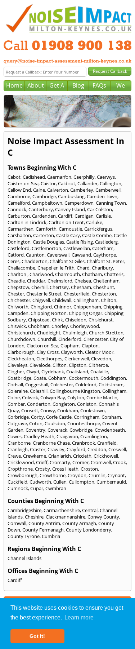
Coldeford (85, 384)
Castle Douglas (48, 242)
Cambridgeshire (24, 510)
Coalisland (77, 371)
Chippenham (87, 306)
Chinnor (62, 306)
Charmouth (67, 274)
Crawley (56, 449)
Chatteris (113, 274)
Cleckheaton (21, 358)
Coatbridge (19, 378)
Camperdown (79, 203)
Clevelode (40, 365)
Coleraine (18, 391)
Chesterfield (77, 293)
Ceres (13, 261)
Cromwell (101, 462)
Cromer (80, 462)
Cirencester (96, 339)
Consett (29, 410)
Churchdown (21, 339)
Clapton (90, 345)
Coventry (35, 430)
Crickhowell (106, 456)
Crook (119, 462)
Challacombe (21, 268)
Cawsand (81, 255)
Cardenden (44, 216)
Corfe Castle (59, 417)
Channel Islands (24, 558)
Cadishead (34, 177)
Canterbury (40, 209)
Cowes (15, 436)
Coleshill (39, 391)
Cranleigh (18, 449)
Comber (16, 404)
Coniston (86, 404)
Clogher (16, 371)
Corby (37, 417)
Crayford (76, 449)
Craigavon (67, 436)
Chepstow (18, 287)
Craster (37, 449)
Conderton (38, 404)
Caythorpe (104, 255)
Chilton (108, 300)
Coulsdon (55, 423)
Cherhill (39, 287)
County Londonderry (88, 529)
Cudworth (40, 482)
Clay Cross (48, 352)
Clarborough (21, 352)
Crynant (116, 475)
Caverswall (58, 255)
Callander (87, 183)
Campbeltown (47, 203)
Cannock (17, 209)
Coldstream (111, 384)
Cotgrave (17, 423)
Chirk (57, 319)
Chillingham (86, 300)
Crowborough (22, 475)
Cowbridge (81, 430)
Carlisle (103, 216)
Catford (16, 255)
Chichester (19, 300)
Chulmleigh (75, 332)
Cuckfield (17, 482)
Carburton (19, 216)
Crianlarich (59, 456)
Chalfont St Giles (67, 261)
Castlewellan (76, 248)
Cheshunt (103, 287)
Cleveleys (17, 365)
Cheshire (34, 517)
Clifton (60, 365)
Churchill (46, 339)
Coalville (99, 371)
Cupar (36, 488)
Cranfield (107, 443)
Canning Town (111, 203)
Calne (39, 190)
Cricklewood (21, 462)
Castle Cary (68, 235)
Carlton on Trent (66, 222)
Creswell (117, 449)
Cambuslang (71, 196)
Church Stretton (106, 332)
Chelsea (83, 280)
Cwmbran (55, 488)
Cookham (67, 410)
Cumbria (51, 536)
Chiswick (17, 326)
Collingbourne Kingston (75, 391)
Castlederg (106, 242)
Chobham (38, 326)
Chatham (92, 274)
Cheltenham (106, 280)
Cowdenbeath (110, 430)
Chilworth (18, 306)
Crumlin (97, 475)
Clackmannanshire (65, 517)
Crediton (96, 449)
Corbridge (18, 417)
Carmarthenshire (62, 510)
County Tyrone (24, 536)
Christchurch (21, 332)
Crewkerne (34, 456)
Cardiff (65, 216)
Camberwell (108, 190)
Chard (83, 268)
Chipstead (39, 319)
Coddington (113, 378)
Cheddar (36, 280)
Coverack (57, 430)
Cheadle (16, 280)
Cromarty (60, 462)
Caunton (35, 255)
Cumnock (18, 488)
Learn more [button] (79, 617)
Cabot (14, 177)
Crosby (42, 469)
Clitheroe (98, 365)
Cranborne (19, 443)
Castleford (19, 248)
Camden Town (102, 196)
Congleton (64, 404)
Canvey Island (70, 209)
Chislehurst (101, 319)
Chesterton (104, 293)
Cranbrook (83, 443)
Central (90, 510)
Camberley (81, 190)
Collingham (114, 391)
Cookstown (92, 410)
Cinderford (69, 339)
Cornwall (17, 523)
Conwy (47, 410)
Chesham (81, 287)
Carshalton (19, 235)
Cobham (57, 378)
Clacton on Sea (42, 345)
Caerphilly (84, 177)
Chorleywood (84, 326)
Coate (39, 378)
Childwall (61, 300)
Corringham (86, 417)
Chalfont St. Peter (105, 261)
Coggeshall (36, 384)
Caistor (48, 183)
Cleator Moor (99, 352)
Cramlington (93, 436)
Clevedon (101, 358)
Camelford (19, 203)
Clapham (70, 345)
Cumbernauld (111, 482)
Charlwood (41, 274)
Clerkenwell (76, 358)
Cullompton (81, 482)
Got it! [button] (37, 636)
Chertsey (59, 287)
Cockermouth (83, 378)
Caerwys (106, 177)
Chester (16, 293)
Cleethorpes (49, 358)
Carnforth (46, 229)
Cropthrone (20, 469)
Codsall (15, 384)
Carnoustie (70, 229)
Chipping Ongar (85, 313)
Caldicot (66, 183)
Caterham (102, 248)
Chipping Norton (49, 313)
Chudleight (48, 332)
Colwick (30, 397)
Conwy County (103, 517)
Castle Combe (97, 235)
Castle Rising (79, 242)
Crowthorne (53, 475)
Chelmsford (60, 280)
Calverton (57, 190)
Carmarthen (20, 229)
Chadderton (35, 261)
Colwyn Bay (52, 397)
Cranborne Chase (51, 443)
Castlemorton (46, 248)
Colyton (75, 397)
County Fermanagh (43, 529)
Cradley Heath (39, 436)
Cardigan (84, 216)
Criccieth (82, 456)
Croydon (77, 475)
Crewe (14, 456)
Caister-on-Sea (23, 183)
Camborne (19, 196)
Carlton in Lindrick (27, 222)
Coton (35, 423)
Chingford (41, 306)
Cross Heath (65, 469)
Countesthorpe (83, 423)
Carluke (94, 222)
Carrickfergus (98, 229)
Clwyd (32, 371)
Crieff (42, 462)
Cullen (60, 482)
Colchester (61, 384)
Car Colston (99, 209)
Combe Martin (101, 397)
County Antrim (44, 523)
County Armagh (79, 523)
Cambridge (44, 196)
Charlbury (102, 268)
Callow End (19, 190)
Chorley (59, 326)
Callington (110, 183)
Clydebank (52, 371)
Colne (14, 397)
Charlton (17, 274)
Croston (89, 469)
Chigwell (41, 300)
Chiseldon (75, 319)
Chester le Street (44, 293)
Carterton (43, 235)
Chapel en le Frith (56, 268)
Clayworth (72, 352)
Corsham (111, 417)
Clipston (77, 365)
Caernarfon (59, 177)
